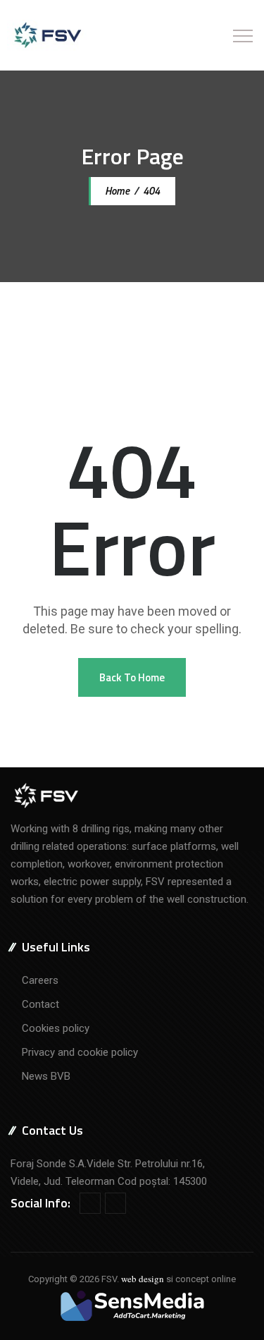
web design (142, 1278)
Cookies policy (55, 1028)
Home (116, 191)
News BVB (46, 1076)
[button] (132, 677)
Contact (40, 1004)
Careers (40, 980)
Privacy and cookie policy (80, 1052)
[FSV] (47, 35)
